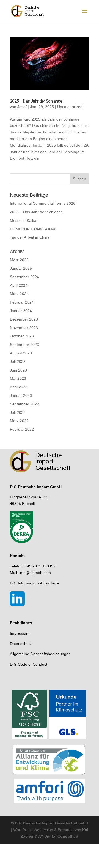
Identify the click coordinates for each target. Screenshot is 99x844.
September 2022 (24, 404)
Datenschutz (21, 643)
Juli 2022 (18, 412)
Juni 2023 (18, 370)
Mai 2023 (18, 378)
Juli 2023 (18, 361)
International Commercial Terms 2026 (42, 203)
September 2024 (24, 277)
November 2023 (24, 328)
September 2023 (24, 344)
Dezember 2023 (24, 319)
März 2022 (19, 421)
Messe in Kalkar (24, 220)
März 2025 (19, 260)
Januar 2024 (21, 310)
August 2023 (21, 353)
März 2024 (19, 293)
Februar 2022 (22, 429)
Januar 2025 (21, 268)
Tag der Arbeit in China (30, 237)
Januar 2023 (21, 395)
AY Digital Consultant (58, 836)
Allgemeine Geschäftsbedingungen (40, 654)
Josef (22, 107)
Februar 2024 (22, 302)
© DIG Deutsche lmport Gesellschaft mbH (49, 823)
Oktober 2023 (22, 336)
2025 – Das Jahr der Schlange (36, 101)
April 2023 (19, 387)
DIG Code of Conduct (28, 664)
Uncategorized (69, 107)
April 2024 (19, 285)
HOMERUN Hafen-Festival (33, 229)
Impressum (19, 633)
